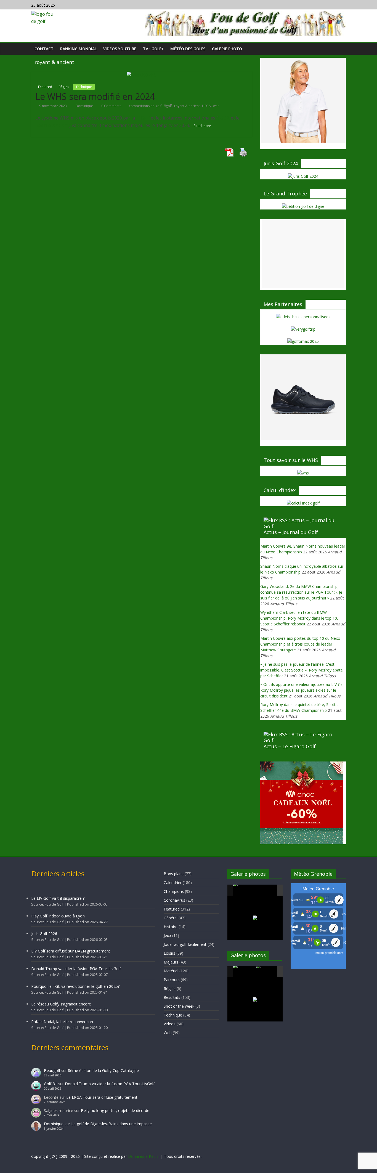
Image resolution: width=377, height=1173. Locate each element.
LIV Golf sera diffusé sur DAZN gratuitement (70, 951)
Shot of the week (179, 1006)
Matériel (171, 970)
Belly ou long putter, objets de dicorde (115, 1110)
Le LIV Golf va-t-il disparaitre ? (57, 898)
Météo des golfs (187, 48)
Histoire (170, 926)
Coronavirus (174, 900)
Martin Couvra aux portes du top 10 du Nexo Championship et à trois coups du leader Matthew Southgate (300, 644)
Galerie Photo (227, 48)
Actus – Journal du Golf (291, 532)
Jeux (167, 935)
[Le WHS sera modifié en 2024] (141, 75)
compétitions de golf (145, 106)
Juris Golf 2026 (44, 933)
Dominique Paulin (144, 1156)
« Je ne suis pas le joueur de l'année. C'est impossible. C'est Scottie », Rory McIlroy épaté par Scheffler (301, 670)
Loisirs (169, 953)
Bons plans (174, 873)
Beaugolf (52, 1070)
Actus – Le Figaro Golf (290, 746)
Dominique (85, 106)
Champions (174, 891)
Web (168, 1032)
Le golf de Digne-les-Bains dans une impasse (111, 1123)
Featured (45, 86)
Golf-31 (50, 1083)
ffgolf (168, 106)
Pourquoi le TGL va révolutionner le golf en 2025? (75, 986)
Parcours (172, 979)
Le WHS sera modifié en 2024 (95, 96)
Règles (64, 86)
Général (170, 917)
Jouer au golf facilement (185, 944)
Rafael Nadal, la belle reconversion (62, 1021)
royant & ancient (187, 106)
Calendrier (173, 882)
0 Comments (110, 106)
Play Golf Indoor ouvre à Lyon (58, 916)
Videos (170, 1023)
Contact (44, 48)
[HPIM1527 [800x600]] (244, 972)
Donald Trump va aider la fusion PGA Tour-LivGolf (76, 968)
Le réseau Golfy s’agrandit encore (61, 1004)
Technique (84, 86)
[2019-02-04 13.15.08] (267, 890)
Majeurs (171, 962)
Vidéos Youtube (119, 48)
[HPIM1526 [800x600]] (267, 972)
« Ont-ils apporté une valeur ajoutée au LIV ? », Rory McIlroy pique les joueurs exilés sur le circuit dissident (302, 690)
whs (216, 106)
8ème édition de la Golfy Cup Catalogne (103, 1070)
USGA (206, 106)
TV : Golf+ (153, 48)
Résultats (172, 997)
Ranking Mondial (78, 48)
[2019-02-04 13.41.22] (244, 890)
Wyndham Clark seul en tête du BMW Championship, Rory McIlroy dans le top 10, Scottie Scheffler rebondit (299, 618)
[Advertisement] (303, 253)
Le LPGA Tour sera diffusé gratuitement (101, 1097)
